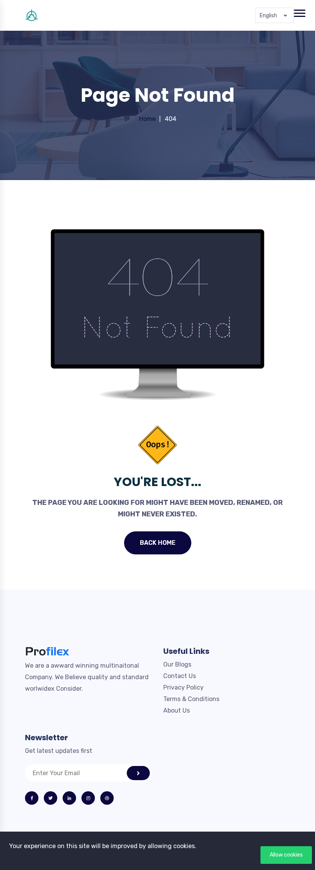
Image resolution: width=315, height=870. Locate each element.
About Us (176, 710)
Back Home (158, 542)
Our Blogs (177, 664)
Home (147, 118)
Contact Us (179, 676)
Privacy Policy (183, 687)
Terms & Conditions (191, 699)
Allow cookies (286, 855)
